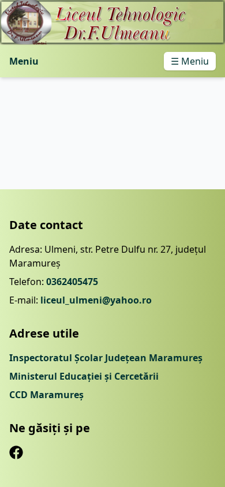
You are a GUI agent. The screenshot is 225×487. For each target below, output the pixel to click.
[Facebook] (16, 452)
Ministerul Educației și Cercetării (84, 376)
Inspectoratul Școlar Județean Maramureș (105, 357)
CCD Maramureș (46, 394)
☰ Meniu (190, 61)
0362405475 (72, 281)
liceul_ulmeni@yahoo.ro (96, 300)
